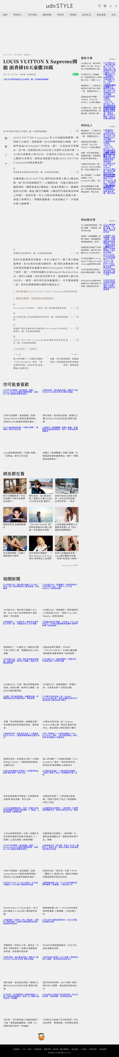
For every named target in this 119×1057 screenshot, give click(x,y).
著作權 (55, 1049)
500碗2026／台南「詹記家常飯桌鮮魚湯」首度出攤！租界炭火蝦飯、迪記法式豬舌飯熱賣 (21, 687)
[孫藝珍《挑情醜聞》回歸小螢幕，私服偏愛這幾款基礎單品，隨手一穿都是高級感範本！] (60, 438)
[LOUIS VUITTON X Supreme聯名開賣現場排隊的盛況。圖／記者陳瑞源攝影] (46, 336)
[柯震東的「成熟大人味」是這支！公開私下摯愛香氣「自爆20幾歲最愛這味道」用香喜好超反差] (21, 931)
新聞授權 (37, 1049)
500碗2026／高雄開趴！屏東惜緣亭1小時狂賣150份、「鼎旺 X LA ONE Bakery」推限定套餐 (60, 612)
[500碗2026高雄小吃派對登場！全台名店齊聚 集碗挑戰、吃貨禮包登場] (60, 1005)
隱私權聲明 (64, 1049)
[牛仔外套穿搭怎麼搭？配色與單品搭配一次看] (109, 272)
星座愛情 (101, 14)
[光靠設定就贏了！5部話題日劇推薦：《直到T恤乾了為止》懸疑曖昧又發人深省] (60, 782)
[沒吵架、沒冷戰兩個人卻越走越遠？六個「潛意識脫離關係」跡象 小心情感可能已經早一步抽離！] (21, 1005)
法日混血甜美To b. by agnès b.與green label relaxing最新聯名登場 (91, 261)
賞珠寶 (73, 14)
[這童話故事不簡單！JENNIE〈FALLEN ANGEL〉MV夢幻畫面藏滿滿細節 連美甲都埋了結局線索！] (60, 633)
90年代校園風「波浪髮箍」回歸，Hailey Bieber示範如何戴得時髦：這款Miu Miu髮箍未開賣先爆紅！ (21, 418)
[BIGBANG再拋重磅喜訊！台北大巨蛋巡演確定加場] (60, 931)
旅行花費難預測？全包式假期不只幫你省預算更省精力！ (14, 498)
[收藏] (6, 155)
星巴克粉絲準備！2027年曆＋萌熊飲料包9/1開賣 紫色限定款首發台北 (60, 985)
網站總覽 (102, 1049)
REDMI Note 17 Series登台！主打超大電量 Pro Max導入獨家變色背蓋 (21, 910)
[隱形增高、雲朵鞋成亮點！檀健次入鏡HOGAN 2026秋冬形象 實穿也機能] (60, 401)
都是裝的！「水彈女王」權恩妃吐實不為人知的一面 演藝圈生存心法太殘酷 (21, 650)
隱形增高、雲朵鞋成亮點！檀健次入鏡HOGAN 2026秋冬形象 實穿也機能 (60, 418)
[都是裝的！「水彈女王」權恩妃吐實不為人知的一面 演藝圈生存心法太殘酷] (21, 633)
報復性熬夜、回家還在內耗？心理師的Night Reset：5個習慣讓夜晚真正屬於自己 (21, 761)
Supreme (33, 349)
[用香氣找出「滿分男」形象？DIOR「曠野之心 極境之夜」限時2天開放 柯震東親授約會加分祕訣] (60, 856)
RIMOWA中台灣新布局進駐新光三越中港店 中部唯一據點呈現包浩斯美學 (91, 284)
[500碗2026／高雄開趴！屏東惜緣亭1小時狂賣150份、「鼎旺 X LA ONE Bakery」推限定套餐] (60, 596)
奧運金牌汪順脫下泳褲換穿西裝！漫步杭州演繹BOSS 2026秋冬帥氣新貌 (91, 251)
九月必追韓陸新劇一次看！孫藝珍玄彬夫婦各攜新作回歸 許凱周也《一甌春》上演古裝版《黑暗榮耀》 (21, 836)
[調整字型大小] (6, 163)
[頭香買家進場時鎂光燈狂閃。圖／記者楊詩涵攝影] (46, 168)
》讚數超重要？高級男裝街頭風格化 (33, 298)
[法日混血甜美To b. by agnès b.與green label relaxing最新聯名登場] (109, 261)
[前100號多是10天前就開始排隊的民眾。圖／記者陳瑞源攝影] (46, 313)
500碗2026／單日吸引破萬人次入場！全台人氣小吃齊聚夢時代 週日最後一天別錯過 (20, 612)
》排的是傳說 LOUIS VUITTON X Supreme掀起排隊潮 (45, 291)
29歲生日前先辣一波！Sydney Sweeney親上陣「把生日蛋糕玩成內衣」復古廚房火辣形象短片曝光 (59, 724)
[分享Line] (6, 146)
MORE (112, 59)
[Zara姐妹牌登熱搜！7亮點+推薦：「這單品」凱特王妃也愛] (21, 438)
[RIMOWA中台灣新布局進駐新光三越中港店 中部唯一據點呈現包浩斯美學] (109, 283)
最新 (5, 14)
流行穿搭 (32, 14)
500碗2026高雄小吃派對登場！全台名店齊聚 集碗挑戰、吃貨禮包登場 (60, 1021)
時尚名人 (17, 14)
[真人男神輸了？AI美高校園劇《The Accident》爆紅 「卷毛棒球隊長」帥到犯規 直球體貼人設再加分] (60, 745)
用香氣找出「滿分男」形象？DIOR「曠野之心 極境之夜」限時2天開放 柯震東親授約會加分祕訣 (60, 873)
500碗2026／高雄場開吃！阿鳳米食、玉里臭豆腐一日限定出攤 (59, 686)
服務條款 (47, 1049)
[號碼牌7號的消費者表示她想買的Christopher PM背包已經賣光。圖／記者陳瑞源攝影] (46, 325)
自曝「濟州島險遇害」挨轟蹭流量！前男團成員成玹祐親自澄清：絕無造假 (21, 724)
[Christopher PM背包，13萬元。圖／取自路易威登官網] (46, 304)
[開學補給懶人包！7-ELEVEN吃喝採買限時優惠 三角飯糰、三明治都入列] (60, 894)
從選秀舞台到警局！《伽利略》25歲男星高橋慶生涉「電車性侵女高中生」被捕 (60, 836)
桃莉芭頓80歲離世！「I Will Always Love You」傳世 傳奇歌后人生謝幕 (40, 556)
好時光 (60, 14)
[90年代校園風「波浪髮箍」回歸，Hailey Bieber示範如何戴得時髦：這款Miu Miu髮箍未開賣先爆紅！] (21, 401)
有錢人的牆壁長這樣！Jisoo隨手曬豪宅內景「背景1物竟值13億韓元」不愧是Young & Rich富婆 (66, 556)
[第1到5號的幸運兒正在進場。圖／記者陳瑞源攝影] (41, 103)
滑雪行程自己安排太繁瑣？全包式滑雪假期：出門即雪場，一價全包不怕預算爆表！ (66, 498)
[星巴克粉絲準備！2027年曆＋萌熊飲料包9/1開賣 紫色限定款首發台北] (60, 968)
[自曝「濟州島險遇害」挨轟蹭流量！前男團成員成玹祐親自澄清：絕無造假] (21, 707)
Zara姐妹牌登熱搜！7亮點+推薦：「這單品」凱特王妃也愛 (21, 454)
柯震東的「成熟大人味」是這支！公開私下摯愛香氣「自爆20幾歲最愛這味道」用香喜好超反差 (21, 948)
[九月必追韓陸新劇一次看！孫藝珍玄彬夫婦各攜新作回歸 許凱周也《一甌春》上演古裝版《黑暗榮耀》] (21, 819)
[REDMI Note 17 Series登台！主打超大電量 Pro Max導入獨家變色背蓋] (21, 894)
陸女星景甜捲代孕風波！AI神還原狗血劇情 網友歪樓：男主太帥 (21, 797)
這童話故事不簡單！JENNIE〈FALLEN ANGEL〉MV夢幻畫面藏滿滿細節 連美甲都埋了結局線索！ (60, 650)
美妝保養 (47, 14)
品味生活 (86, 14)
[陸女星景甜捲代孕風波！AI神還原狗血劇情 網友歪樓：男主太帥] (21, 782)
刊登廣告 (16, 1049)
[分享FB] (6, 138)
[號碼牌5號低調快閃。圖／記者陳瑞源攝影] (46, 249)
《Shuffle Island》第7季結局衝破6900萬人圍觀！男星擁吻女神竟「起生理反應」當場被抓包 (40, 527)
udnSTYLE (7, 54)
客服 (29, 1049)
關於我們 (93, 1049)
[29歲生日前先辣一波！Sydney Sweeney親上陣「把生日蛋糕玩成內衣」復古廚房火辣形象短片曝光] (60, 707)
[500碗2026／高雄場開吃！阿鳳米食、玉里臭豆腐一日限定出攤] (60, 670)
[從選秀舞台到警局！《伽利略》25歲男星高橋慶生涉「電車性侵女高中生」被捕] (60, 819)
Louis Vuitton (20, 349)
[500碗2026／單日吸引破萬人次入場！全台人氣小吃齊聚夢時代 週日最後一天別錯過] (21, 596)
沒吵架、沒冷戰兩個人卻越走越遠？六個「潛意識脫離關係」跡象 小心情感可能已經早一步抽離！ (21, 1022)
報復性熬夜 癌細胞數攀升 (14, 525)
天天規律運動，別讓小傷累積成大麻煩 (14, 554)
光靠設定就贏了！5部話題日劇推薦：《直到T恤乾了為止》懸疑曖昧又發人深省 (59, 799)
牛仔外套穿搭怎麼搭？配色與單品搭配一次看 (91, 271)
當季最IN (27, 54)
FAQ (24, 1049)
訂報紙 (84, 1049)
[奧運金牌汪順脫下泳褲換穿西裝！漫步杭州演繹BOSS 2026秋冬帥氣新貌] (109, 250)
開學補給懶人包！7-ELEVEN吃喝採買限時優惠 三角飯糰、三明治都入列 (60, 910)
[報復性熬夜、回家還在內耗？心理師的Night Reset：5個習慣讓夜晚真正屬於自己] (21, 745)
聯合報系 (75, 1049)
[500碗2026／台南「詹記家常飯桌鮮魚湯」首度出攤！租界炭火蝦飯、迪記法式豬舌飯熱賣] (21, 670)
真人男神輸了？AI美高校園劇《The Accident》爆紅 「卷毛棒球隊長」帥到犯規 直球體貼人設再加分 (60, 761)
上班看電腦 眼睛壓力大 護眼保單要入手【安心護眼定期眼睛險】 (66, 527)
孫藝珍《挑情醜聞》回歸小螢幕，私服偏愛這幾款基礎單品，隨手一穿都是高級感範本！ (60, 455)
